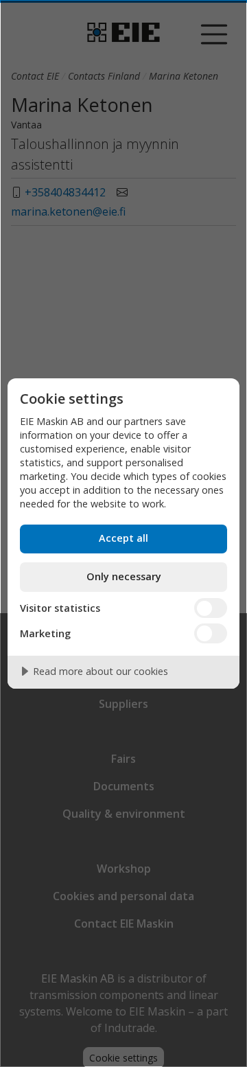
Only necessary (123, 576)
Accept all (123, 537)
